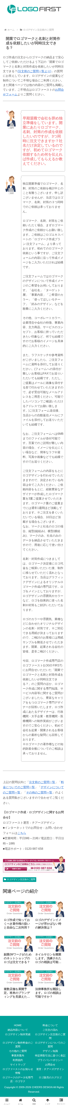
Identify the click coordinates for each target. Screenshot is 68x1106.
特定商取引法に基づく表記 (50, 1055)
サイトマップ (17, 1064)
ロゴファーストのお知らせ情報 (18, 1071)
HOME (18, 1025)
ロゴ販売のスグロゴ (50, 1077)
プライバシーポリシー (50, 1060)
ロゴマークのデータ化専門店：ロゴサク (18, 1079)
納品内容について (18, 1029)
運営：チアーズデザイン (50, 1069)
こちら (21, 833)
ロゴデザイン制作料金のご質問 (18, 1044)
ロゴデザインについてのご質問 (50, 1044)
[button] (61, 693)
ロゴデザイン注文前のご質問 (21, 879)
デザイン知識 (50, 1051)
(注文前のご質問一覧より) (34, 71)
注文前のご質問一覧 (42, 782)
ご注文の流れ (50, 1029)
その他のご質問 (18, 1051)
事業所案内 (17, 1055)
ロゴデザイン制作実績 (17, 1034)
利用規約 (18, 1060)
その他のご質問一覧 (39, 792)
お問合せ (50, 1064)
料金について (50, 1025)
